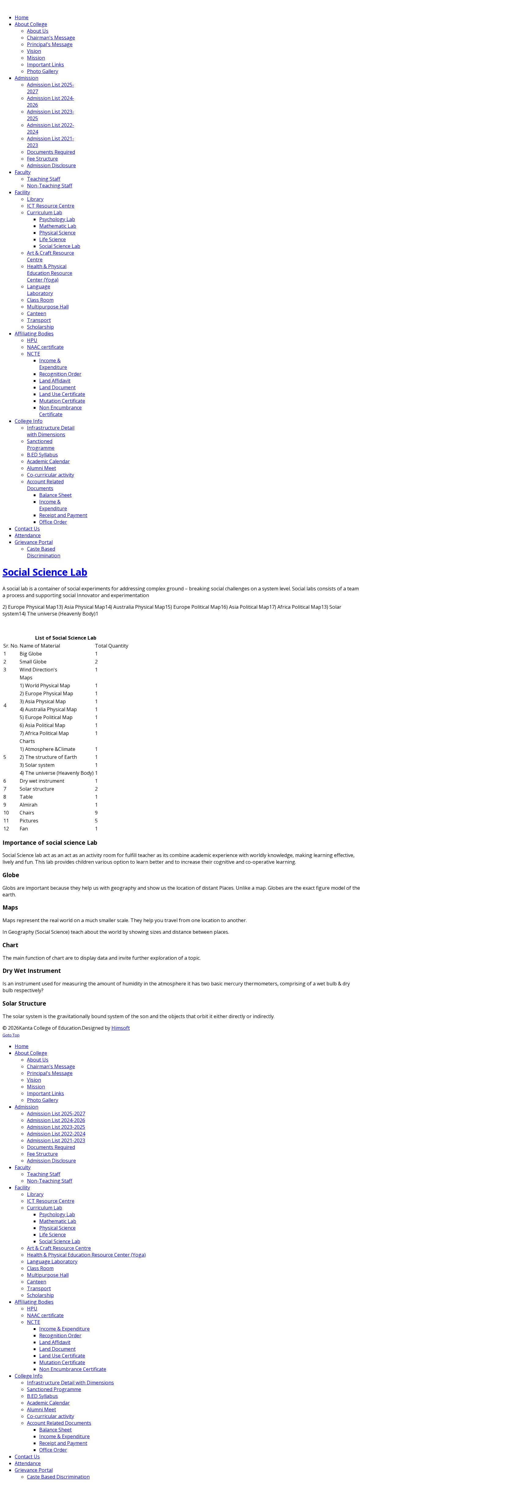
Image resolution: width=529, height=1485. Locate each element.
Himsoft (120, 1028)
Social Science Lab (44, 571)
